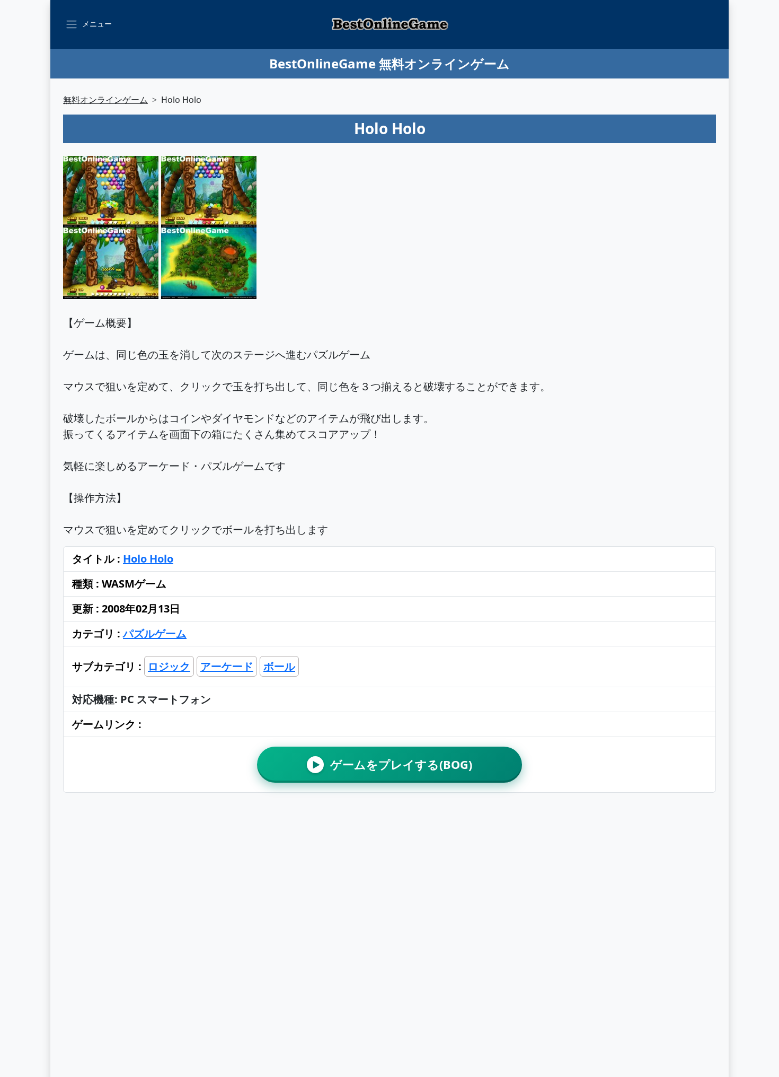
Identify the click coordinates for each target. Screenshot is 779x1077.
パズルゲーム (155, 633)
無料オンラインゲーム (105, 100)
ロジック (169, 666)
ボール (279, 666)
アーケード (226, 666)
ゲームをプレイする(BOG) (392, 764)
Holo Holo (148, 558)
